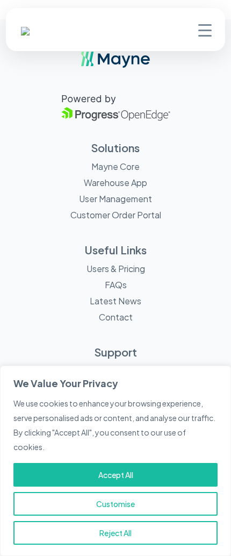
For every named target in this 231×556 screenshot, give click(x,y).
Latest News (115, 300)
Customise (115, 504)
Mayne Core (115, 166)
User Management (115, 198)
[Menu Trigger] (205, 29)
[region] (115, 461)
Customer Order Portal (115, 214)
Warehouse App (115, 182)
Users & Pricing (115, 268)
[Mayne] (42, 32)
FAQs (116, 284)
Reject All (115, 533)
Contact (116, 317)
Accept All (115, 475)
